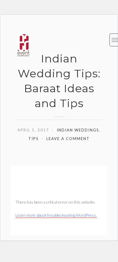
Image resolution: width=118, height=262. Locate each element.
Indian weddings (78, 130)
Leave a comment (68, 138)
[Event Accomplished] (23, 45)
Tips (33, 138)
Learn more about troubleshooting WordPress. (56, 215)
